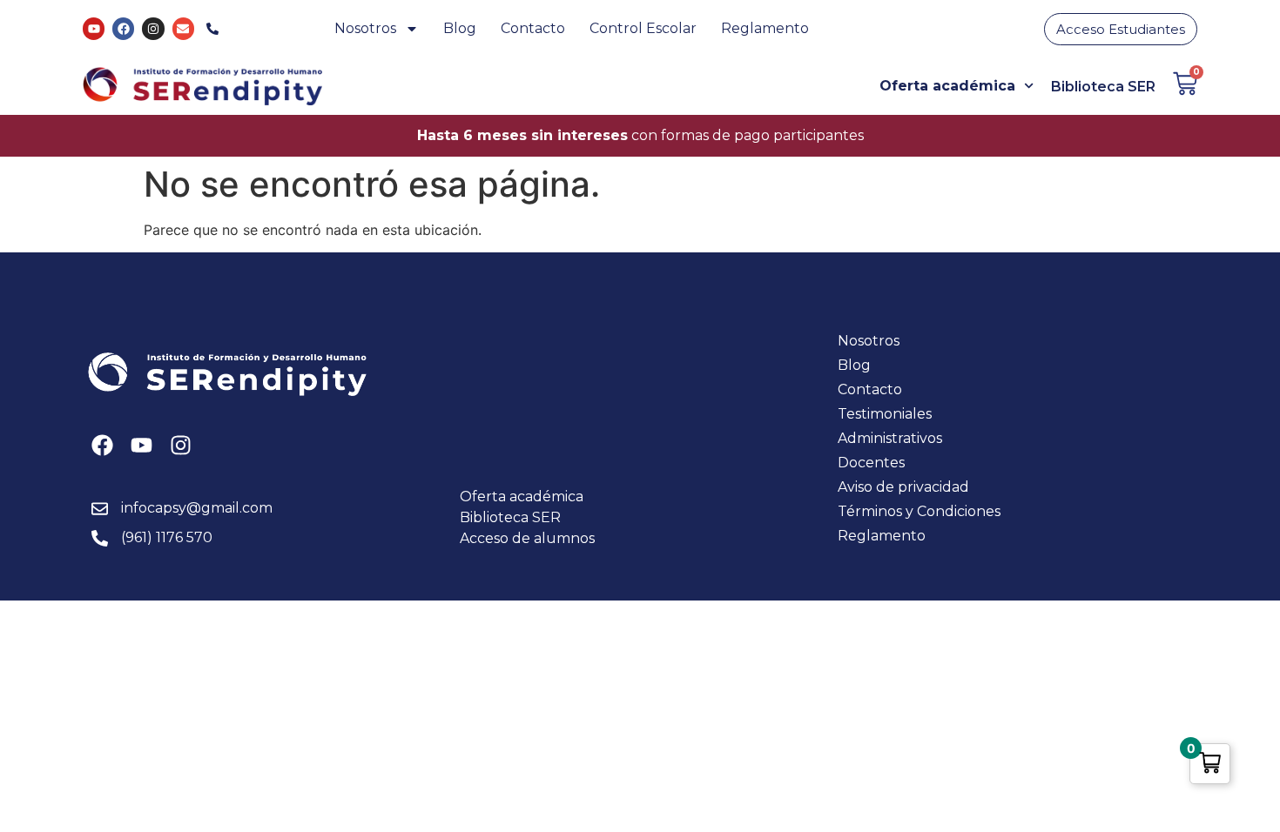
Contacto (533, 28)
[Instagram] (153, 28)
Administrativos (890, 438)
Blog (459, 28)
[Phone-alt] (213, 28)
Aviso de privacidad (903, 487)
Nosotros (365, 28)
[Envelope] (183, 28)
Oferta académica (947, 85)
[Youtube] (93, 28)
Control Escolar (643, 28)
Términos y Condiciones (919, 511)
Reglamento (765, 28)
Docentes (871, 462)
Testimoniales (885, 414)
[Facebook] (123, 28)
